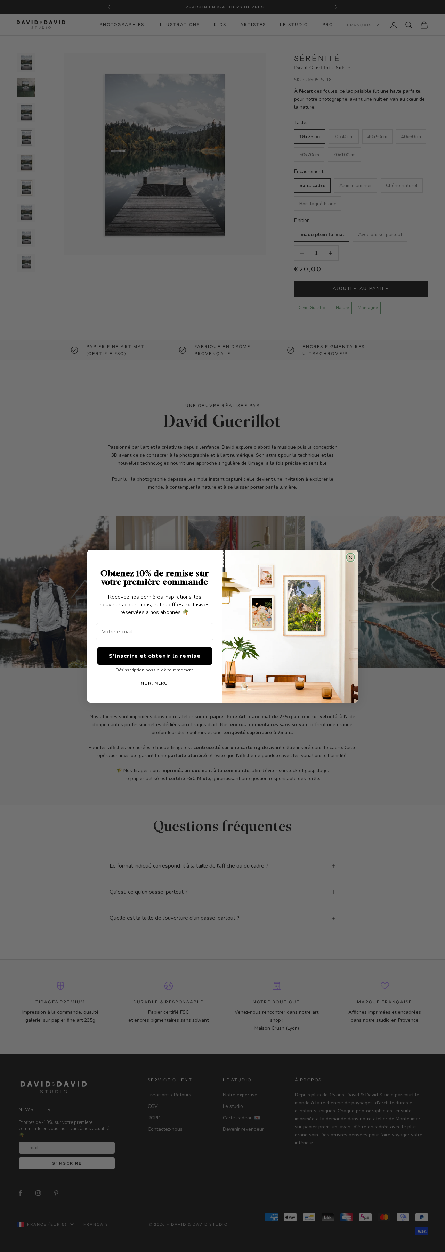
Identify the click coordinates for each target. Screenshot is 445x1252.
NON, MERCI (155, 683)
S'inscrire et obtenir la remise (155, 656)
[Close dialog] (350, 557)
